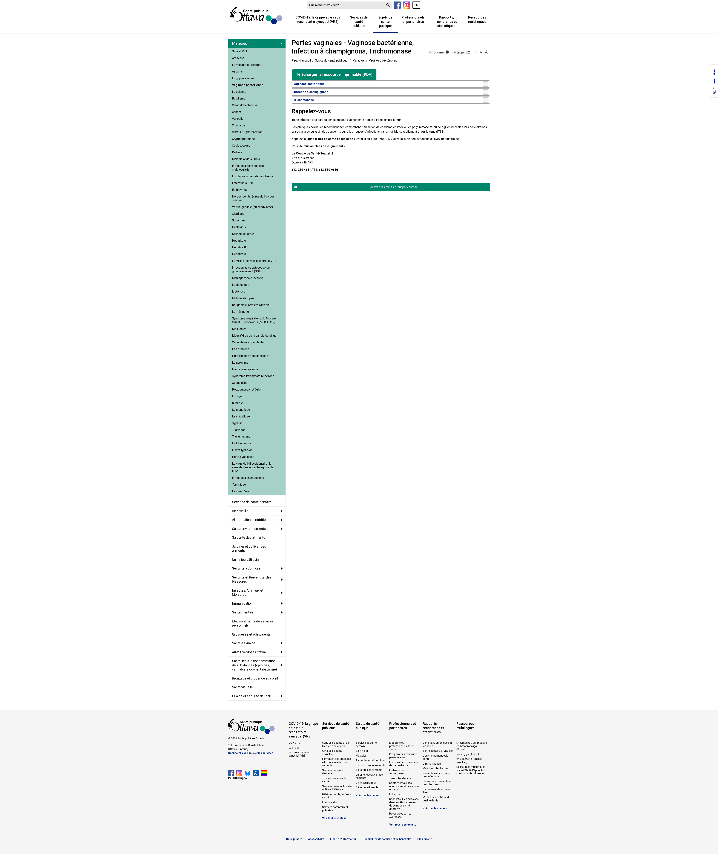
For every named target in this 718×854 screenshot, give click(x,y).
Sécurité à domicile (367, 787)
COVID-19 (294, 742)
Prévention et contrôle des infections (436, 775)
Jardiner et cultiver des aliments (369, 776)
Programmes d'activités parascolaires (403, 756)
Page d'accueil (301, 60)
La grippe (294, 747)
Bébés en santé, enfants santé (336, 796)
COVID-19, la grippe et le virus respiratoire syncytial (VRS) (317, 19)
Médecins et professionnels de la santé (401, 746)
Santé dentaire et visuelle (438, 750)
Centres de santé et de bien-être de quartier (335, 744)
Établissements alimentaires (398, 772)
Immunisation (330, 802)
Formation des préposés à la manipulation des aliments (336, 762)
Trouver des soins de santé (334, 780)
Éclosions (394, 794)
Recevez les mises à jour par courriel (393, 187)
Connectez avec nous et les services (250, 753)
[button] (461, 52)
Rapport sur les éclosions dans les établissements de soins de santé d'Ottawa (404, 804)
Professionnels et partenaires (413, 19)
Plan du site (424, 839)
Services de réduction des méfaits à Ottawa (337, 788)
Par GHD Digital (238, 778)
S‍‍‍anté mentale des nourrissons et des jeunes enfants (404, 786)
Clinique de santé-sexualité (332, 752)
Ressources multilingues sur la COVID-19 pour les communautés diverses (470, 770)
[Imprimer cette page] (439, 52)
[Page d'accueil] (256, 15)
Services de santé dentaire (332, 772)
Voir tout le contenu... (335, 818)
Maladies (358, 60)
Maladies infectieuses (436, 768)
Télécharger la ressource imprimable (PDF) (334, 74)
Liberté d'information (343, 839)
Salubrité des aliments (369, 769)
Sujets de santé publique (385, 21)
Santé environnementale (370, 765)
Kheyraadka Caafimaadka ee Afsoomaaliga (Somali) (471, 746)
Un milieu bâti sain (366, 782)
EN (416, 5)
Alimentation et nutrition (370, 760)
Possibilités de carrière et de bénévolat (387, 839)
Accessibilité (316, 839)
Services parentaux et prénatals (335, 809)
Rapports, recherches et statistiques (446, 21)
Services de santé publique (359, 21)
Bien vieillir (362, 750)
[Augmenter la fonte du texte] (481, 52)
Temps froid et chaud (402, 778)
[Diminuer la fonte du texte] (476, 52)
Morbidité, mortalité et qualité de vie (436, 799)
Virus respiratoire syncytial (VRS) (299, 754)
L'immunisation (432, 763)
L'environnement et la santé (435, 757)
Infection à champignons (310, 92)
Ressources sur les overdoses (400, 815)
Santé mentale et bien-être (436, 791)
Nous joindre (294, 839)
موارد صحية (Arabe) (467, 754)
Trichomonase (303, 100)
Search (388, 5)
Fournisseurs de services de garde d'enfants (403, 764)
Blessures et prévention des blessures (437, 783)
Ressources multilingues (477, 19)
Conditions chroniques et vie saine (437, 744)
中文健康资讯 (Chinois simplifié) (469, 760)
